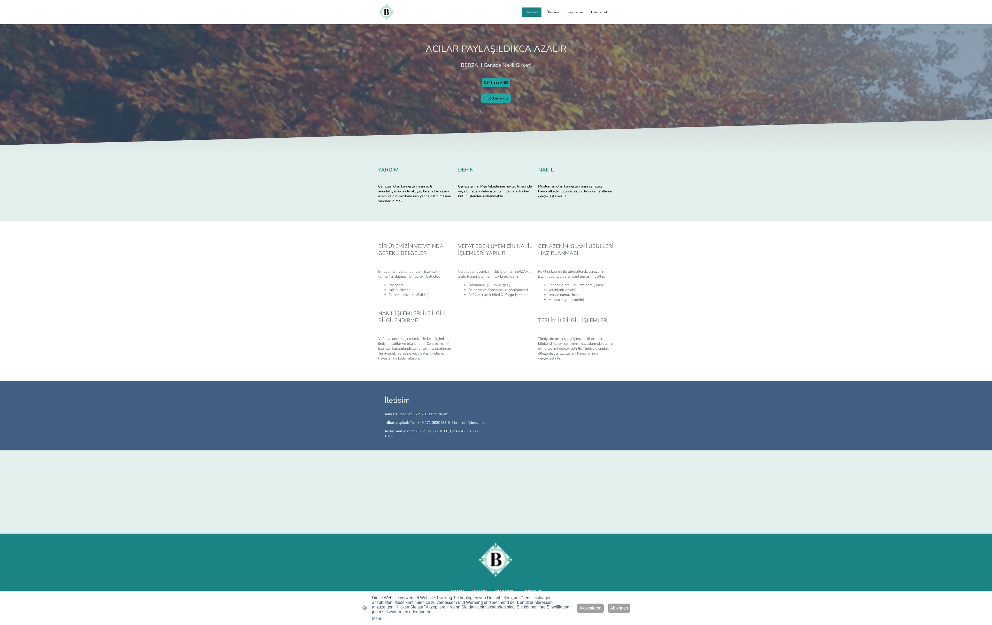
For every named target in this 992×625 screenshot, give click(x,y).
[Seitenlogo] (386, 12)
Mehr (376, 618)
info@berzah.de (496, 98)
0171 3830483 (496, 82)
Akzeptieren (590, 608)
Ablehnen (619, 608)
